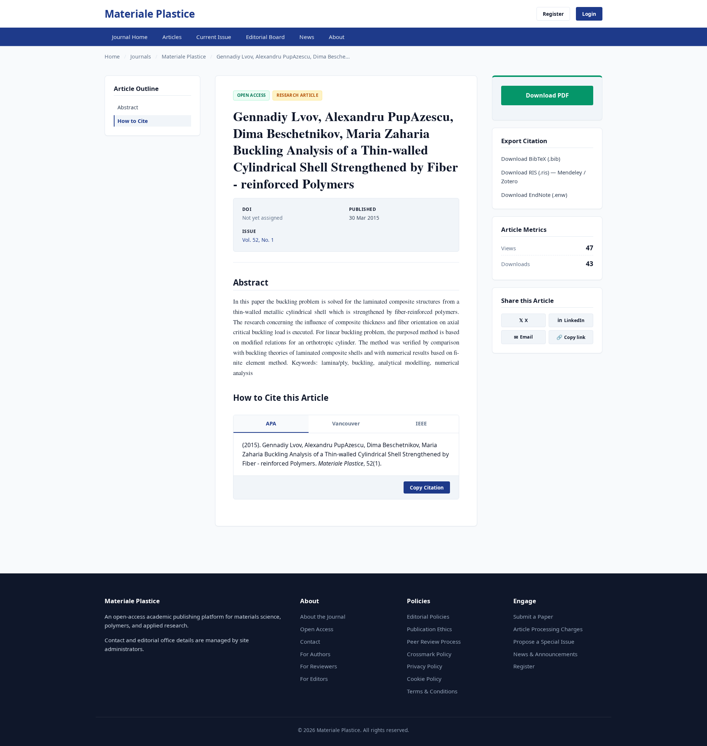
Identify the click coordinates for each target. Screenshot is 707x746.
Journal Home (130, 36)
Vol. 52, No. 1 (258, 239)
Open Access (316, 629)
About (336, 36)
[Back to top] (690, 732)
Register (553, 13)
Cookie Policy (424, 678)
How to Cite (132, 120)
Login (589, 13)
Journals (140, 56)
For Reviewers (318, 666)
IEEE (421, 423)
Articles (172, 36)
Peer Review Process (434, 641)
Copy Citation (427, 487)
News (306, 36)
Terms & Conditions (432, 691)
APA (271, 423)
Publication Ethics (429, 629)
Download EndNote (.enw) (534, 194)
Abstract (127, 107)
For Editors (314, 678)
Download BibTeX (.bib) (530, 158)
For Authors (315, 654)
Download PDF (547, 95)
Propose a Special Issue (543, 641)
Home (112, 56)
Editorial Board (265, 36)
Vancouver (346, 423)
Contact (310, 641)
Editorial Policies (428, 616)
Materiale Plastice (150, 14)
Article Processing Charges (548, 629)
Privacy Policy (424, 666)
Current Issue (213, 36)
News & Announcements (545, 654)
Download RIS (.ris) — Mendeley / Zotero (543, 177)
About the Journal (322, 616)
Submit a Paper (533, 616)
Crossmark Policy (429, 654)
